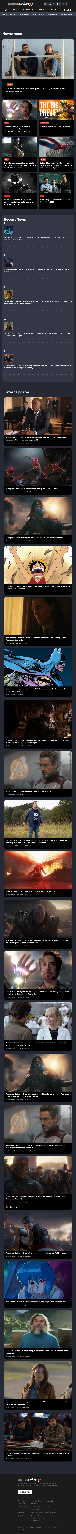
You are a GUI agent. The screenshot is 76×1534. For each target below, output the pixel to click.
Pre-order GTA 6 (24, 14)
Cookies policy (23, 1507)
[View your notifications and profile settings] (57, 4)
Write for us (22, 1516)
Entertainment (27, 10)
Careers (47, 1507)
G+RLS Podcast (52, 14)
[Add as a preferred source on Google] (25, 1492)
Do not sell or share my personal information (37, 1518)
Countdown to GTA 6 (8, 14)
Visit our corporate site (49, 1485)
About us (21, 1512)
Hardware (42, 10)
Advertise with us (37, 1512)
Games (14, 10)
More (52, 10)
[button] (64, 4)
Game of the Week (38, 14)
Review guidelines (51, 1512)
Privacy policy (49, 1501)
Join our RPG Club (66, 14)
